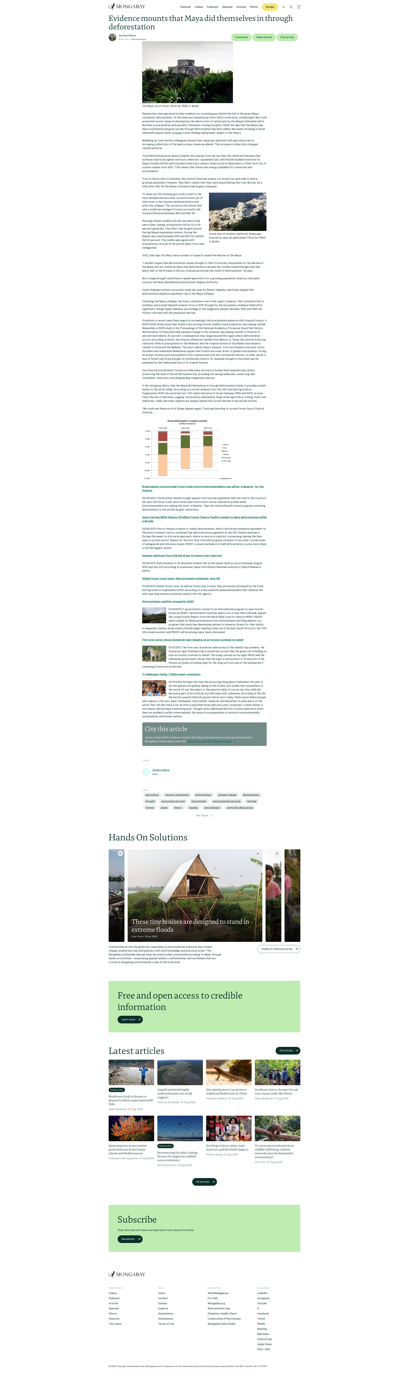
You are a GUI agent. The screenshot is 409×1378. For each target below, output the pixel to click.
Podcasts (212, 6)
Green (164, 807)
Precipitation (212, 807)
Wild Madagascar (218, 1293)
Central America (138, 39)
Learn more (128, 1019)
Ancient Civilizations (177, 794)
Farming (252, 801)
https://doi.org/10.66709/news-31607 (209, 741)
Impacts (163, 1308)
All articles (286, 1050)
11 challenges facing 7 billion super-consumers (171, 674)
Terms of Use (166, 1323)
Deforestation (251, 794)
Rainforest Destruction (239, 807)
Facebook (263, 1313)
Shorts (254, 6)
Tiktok (261, 1318)
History (178, 807)
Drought (150, 801)
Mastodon (263, 1334)
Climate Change (227, 794)
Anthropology (203, 794)
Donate (270, 6)
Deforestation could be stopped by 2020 (168, 601)
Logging (193, 807)
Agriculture (152, 794)
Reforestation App (219, 1308)
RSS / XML (263, 1349)
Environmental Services (227, 801)
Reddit (261, 1323)
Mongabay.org (216, 1303)
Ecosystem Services (173, 801)
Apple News (264, 1344)
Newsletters (165, 1313)
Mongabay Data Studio (221, 1323)
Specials (227, 6)
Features (185, 6)
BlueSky (262, 1328)
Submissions (165, 1318)
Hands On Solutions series (277, 948)
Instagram (263, 1298)
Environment (198, 801)
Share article (264, 37)
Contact (163, 1298)
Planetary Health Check (222, 1313)
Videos (199, 6)
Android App (264, 1339)
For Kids (213, 1298)
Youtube (262, 1303)
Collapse (176, 132)
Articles (241, 6)
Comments (241, 37)
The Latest (115, 1323)
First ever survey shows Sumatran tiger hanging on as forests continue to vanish (192, 639)
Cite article (287, 37)
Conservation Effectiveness (224, 1318)
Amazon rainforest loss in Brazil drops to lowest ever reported (182, 555)
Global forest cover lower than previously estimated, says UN (181, 578)
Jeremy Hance (127, 35)
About (162, 1293)
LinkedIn (262, 1293)
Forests (149, 807)
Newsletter (128, 1239)
